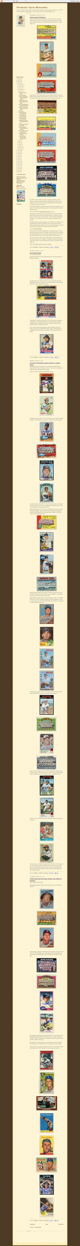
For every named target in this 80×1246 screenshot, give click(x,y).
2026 (19, 78)
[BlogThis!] (52, 247)
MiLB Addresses (19, 182)
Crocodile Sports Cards (21, 180)
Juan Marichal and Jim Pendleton (23, 134)
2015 (19, 161)
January (20, 149)
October (20, 87)
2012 (19, 165)
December (21, 84)
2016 (19, 159)
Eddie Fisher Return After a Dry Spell (23, 124)
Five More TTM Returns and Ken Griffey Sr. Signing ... (23, 97)
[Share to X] (54, 247)
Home (47, 1224)
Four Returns (21, 110)
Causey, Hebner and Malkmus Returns (22, 115)
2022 (19, 150)
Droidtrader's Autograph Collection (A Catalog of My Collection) (22, 178)
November (21, 86)
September (21, 89)
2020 (19, 153)
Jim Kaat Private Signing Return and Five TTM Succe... (23, 108)
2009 (19, 170)
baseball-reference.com (45, 211)
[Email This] (50, 247)
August (20, 90)
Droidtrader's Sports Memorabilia (32, 7)
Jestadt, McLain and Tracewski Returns (22, 113)
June (20, 141)
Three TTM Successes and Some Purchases (23, 131)
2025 (19, 80)
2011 (19, 167)
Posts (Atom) (38, 1227)
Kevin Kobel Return (22, 95)
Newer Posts (32, 1224)
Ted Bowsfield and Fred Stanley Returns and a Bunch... (23, 101)
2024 (19, 81)
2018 (19, 156)
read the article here (38, 228)
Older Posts (61, 1224)
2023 (19, 83)
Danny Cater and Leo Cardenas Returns (22, 118)
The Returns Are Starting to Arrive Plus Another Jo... (23, 121)
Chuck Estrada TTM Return (38, 17)
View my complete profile (21, 188)
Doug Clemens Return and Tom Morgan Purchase (23, 105)
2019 (19, 155)
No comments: (46, 247)
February (20, 147)
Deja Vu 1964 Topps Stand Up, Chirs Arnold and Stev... (22, 137)
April (20, 144)
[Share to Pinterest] (58, 247)
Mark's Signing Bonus (21, 181)
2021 (19, 152)
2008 (19, 171)
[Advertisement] (23, 51)
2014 (19, 162)
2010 (19, 168)
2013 (19, 164)
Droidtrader (21, 186)
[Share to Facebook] (56, 247)
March (20, 146)
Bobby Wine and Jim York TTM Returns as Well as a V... (23, 128)
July (20, 139)
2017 (19, 158)
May (20, 142)
